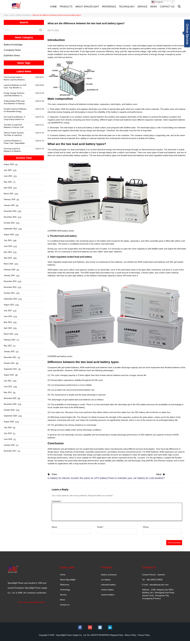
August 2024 (9, 234)
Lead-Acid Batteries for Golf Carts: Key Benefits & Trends (15, 86)
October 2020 (9, 410)
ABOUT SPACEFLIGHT (87, 6)
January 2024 (9, 275)
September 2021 (10, 369)
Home (6, 15)
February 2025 (9, 199)
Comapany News (12, 50)
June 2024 (8, 246)
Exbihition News (12, 55)
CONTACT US (167, 6)
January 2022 (9, 351)
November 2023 (10, 287)
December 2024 (10, 211)
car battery (106, 579)
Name (54, 527)
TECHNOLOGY (127, 6)
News (62, 600)
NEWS (153, 6)
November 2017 (10, 451)
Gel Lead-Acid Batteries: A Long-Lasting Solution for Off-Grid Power (14, 118)
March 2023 (8, 334)
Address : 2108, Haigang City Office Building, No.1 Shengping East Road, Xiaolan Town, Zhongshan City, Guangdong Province (158, 594)
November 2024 (10, 217)
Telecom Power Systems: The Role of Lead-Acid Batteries (14, 134)
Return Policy (130, 635)
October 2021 (9, 363)
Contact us (65, 605)
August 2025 (9, 164)
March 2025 (8, 194)
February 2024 (9, 270)
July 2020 (8, 427)
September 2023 (10, 299)
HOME (53, 6)
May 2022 (8, 346)
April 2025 (8, 188)
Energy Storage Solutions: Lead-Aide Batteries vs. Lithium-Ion (14, 94)
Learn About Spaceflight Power (31, 602)
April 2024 (8, 258)
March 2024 (8, 264)
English (159, 2)
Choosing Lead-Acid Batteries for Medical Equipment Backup (12, 150)
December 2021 (10, 357)
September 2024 (10, 229)
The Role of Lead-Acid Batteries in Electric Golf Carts (14, 126)
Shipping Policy (116, 635)
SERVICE (142, 6)
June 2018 (8, 439)
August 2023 (9, 305)
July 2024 (8, 240)
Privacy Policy (144, 635)
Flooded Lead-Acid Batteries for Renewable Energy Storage (15, 110)
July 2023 (8, 311)
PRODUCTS (66, 6)
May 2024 (8, 252)
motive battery (107, 590)
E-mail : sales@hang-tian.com (155, 584)
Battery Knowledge (23, 15)
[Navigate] (179, 6)
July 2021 (8, 381)
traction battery (107, 595)
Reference (64, 584)
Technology (65, 590)
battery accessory (109, 574)
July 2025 (8, 170)
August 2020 (9, 422)
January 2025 (9, 205)
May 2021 (8, 392)
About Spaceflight (68, 579)
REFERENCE (109, 6)
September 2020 (10, 416)
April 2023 (8, 328)
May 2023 (8, 322)
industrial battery (108, 584)
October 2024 (9, 223)
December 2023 (10, 281)
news (12, 15)
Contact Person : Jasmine (153, 574)
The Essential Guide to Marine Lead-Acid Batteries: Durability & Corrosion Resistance (15, 78)
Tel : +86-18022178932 (152, 579)
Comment (57, 501)
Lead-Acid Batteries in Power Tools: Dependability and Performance (15, 142)
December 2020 (10, 398)
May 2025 (8, 182)
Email (100, 527)
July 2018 (8, 433)
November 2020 (10, 404)
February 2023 (9, 340)
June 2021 (8, 387)
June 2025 (8, 176)
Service (63, 595)
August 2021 (9, 375)
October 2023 (9, 293)
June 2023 (8, 316)
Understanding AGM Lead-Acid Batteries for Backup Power (14, 102)
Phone (146, 527)
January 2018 (9, 445)
